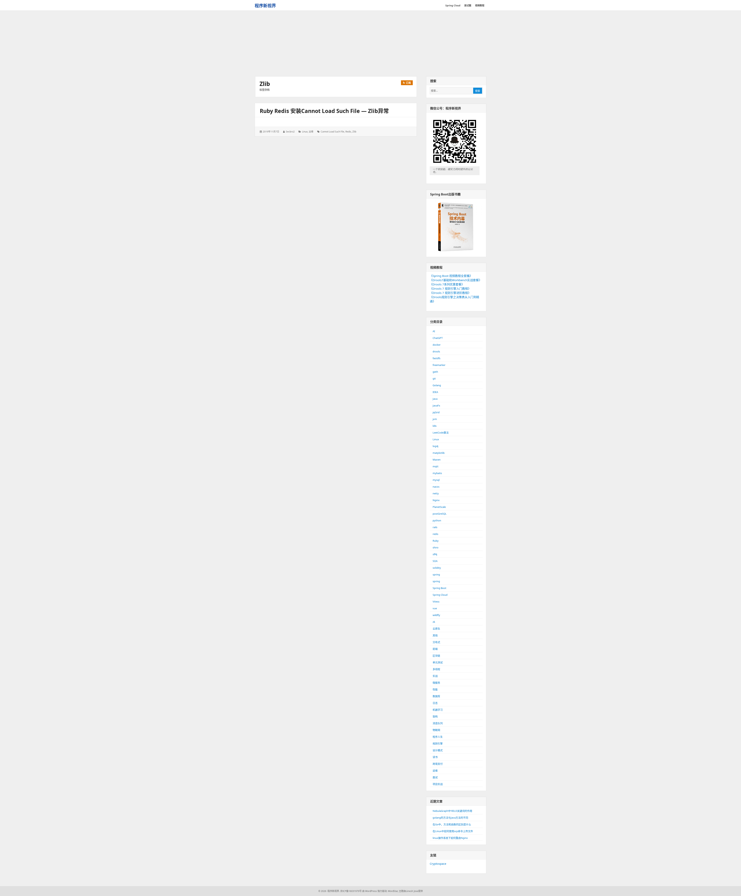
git (434, 378)
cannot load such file (332, 131)
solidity (437, 567)
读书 (435, 757)
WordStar (393, 891)
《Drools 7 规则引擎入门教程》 (450, 288)
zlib (354, 131)
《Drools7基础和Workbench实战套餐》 (456, 280)
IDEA (435, 392)
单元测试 (438, 662)
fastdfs (436, 358)
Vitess (436, 601)
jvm (435, 419)
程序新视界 (265, 5)
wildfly (436, 615)
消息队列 (438, 723)
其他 (435, 635)
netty (436, 493)
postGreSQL (440, 513)
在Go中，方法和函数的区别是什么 (452, 824)
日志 (435, 703)
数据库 (436, 696)
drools (436, 351)
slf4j (435, 554)
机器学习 (438, 709)
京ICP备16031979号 (351, 891)
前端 (435, 649)
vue (435, 608)
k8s (434, 426)
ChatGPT (438, 338)
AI (434, 331)
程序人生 (438, 736)
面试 (435, 777)
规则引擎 (438, 743)
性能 (435, 689)
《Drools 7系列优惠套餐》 (447, 284)
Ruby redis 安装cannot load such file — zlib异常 (324, 111)
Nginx (436, 500)
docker (437, 344)
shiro (435, 547)
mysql (436, 480)
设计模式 (438, 750)
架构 (435, 716)
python (437, 520)
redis (348, 131)
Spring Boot (439, 588)
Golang (437, 385)
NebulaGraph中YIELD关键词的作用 (452, 811)
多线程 (436, 669)
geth (435, 371)
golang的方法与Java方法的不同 (450, 817)
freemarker (439, 365)
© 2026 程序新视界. (329, 891)
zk (434, 622)
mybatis (437, 473)
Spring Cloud (440, 594)
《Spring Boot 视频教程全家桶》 (451, 276)
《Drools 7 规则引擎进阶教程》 (450, 293)
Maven (437, 459)
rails (435, 527)
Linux (305, 131)
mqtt (435, 466)
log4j (435, 446)
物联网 (436, 730)
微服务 (436, 682)
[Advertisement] (370, 44)
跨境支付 (438, 763)
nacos (436, 486)
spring (436, 574)
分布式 (436, 642)
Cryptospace (438, 863)
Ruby (436, 540)
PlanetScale (439, 507)
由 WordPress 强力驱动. (374, 891)
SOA (435, 561)
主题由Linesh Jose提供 (411, 891)
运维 (311, 131)
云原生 (436, 628)
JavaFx (436, 405)
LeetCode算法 (441, 432)
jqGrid (436, 412)
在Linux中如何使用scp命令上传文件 (453, 831)
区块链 (436, 655)
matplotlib (439, 453)
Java (435, 398)
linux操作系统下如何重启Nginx (450, 838)
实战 (435, 676)
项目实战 (438, 784)
